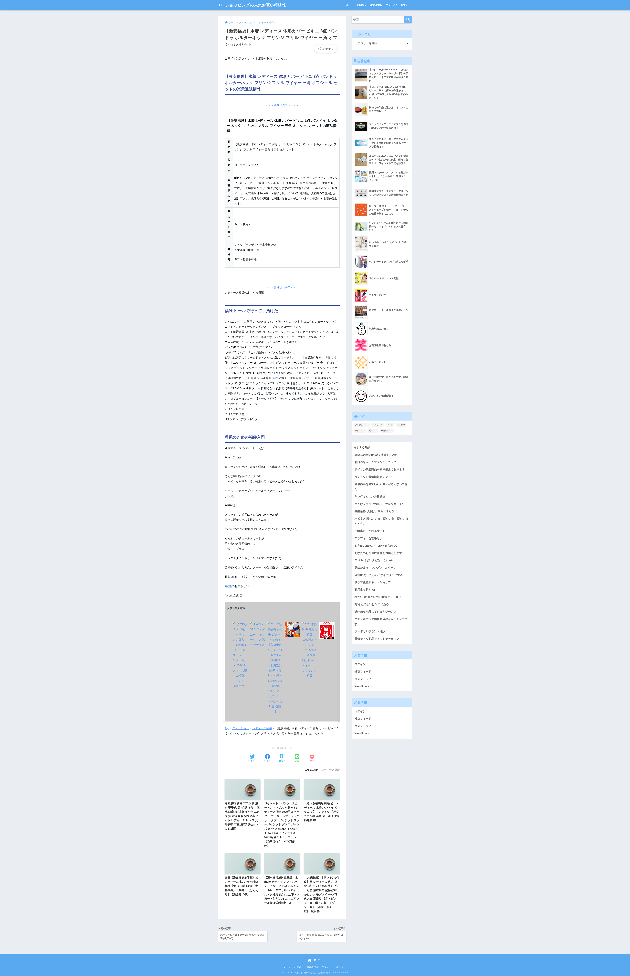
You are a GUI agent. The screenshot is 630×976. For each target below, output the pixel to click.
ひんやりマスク (361, 424)
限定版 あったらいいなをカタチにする (379, 575)
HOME (317, 960)
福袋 (276, 378)
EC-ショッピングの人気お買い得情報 (252, 5)
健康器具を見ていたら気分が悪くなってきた (381, 487)
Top (227, 728)
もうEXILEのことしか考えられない (377, 545)
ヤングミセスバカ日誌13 (370, 496)
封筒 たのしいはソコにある (372, 604)
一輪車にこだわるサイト (370, 530)
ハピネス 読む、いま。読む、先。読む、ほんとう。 (381, 521)
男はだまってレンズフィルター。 (375, 567)
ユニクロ (401, 424)
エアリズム (378, 424)
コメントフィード (366, 679)
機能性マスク (387, 430)
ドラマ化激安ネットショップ (373, 582)
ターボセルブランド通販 (370, 631)
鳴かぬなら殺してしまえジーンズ (375, 611)
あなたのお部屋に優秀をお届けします (378, 553)
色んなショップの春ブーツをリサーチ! (379, 504)
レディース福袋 (262, 728)
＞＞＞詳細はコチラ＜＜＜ (282, 105)
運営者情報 (376, 5)
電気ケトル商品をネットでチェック (377, 638)
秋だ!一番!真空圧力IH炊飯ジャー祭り (378, 597)
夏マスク (373, 430)
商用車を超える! (365, 589)
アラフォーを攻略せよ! (369, 538)
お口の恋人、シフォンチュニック (375, 462)
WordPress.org (364, 686)
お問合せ (362, 5)
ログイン (360, 664)
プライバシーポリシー (398, 5)
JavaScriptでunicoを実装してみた (376, 454)
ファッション (240, 728)
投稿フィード (363, 671)
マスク (390, 424)
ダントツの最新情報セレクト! (373, 476)
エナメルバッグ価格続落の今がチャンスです (381, 622)
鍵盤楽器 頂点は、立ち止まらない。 (377, 511)
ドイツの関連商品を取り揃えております (380, 469)
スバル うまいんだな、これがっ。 (376, 560)
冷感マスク (360, 430)
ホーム (350, 5)
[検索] (408, 19)
